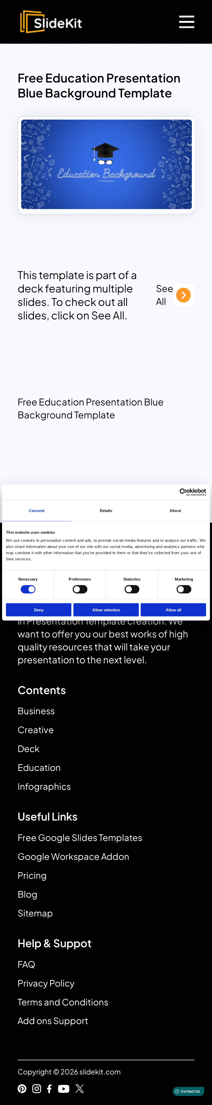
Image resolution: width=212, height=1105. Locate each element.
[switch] (80, 589)
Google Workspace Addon (73, 856)
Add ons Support (53, 1020)
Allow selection (106, 610)
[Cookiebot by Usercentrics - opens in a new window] (183, 492)
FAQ (26, 964)
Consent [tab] (36, 510)
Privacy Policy (46, 983)
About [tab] (175, 510)
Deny (38, 610)
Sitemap (35, 913)
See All (164, 294)
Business (36, 710)
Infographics (44, 786)
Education (39, 767)
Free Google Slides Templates (80, 837)
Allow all (173, 610)
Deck (29, 748)
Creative (36, 729)
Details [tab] (106, 510)
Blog (27, 894)
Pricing (32, 875)
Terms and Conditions (63, 1002)
